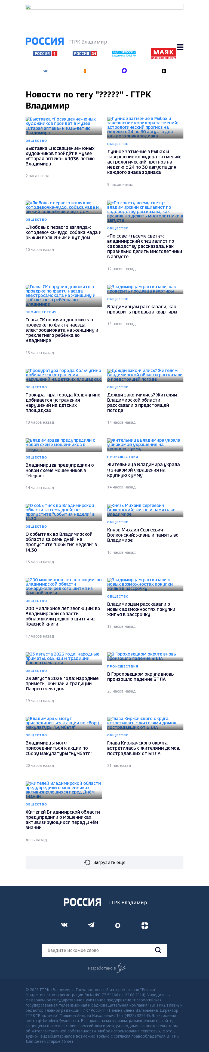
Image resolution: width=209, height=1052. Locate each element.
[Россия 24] (84, 54)
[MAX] (124, 71)
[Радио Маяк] (163, 57)
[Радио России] (124, 55)
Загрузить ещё (109, 862)
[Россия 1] (45, 54)
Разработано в (102, 968)
